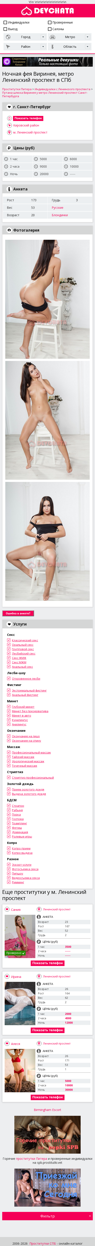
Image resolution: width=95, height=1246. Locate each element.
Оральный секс (22, 645)
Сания (16, 909)
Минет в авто (21, 715)
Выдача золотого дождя (29, 794)
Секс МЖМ (19, 662)
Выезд (12, 29)
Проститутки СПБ (42, 1243)
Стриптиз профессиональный (33, 777)
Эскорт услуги (21, 865)
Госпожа (18, 819)
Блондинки (60, 215)
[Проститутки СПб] (47, 10)
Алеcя (15, 1043)
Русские (57, 207)
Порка (16, 814)
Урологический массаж (28, 761)
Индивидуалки (18, 22)
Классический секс (25, 640)
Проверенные (62, 22)
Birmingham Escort (47, 1110)
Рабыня (17, 810)
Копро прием (21, 848)
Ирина (16, 976)
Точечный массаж (24, 766)
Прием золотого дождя (28, 789)
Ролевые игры (22, 836)
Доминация (20, 832)
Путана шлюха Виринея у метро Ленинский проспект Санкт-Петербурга (44, 94)
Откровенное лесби (26, 679)
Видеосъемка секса (26, 878)
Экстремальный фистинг (29, 690)
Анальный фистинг (25, 695)
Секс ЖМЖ (19, 658)
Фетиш (17, 828)
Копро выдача (22, 853)
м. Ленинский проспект (30, 132)
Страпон (18, 806)
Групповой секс (23, 649)
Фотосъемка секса (25, 869)
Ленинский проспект (56, 909)
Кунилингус (20, 720)
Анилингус (19, 724)
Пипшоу (17, 873)
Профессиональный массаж (31, 752)
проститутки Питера (31, 1158)
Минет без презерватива (30, 711)
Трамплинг (19, 823)
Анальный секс (22, 667)
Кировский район (26, 125)
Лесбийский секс (23, 653)
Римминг (18, 882)
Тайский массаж (23, 757)
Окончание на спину (26, 741)
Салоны (57, 29)
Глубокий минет (23, 707)
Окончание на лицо (26, 736)
